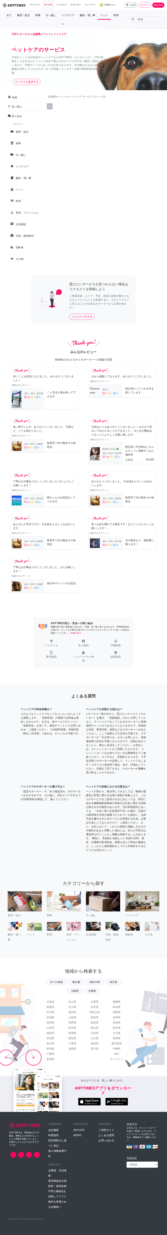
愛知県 (72, 1038)
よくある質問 (106, 1135)
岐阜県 (72, 1027)
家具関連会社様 (57, 1180)
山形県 (50, 1027)
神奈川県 (95, 982)
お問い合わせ (106, 1140)
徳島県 (95, 1043)
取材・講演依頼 (57, 1186)
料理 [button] (116, 15)
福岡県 (117, 1012)
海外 (116, 1053)
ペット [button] (104, 15)
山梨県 (72, 1017)
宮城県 (50, 1017)
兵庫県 (95, 1001)
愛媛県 (117, 1001)
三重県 (72, 1043)
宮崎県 (117, 1038)
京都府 (92, 990)
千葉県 (50, 1053)
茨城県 (50, 1038)
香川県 (95, 1048)
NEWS (77, 1135)
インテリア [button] (67, 15)
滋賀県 (72, 1048)
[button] (131, 5)
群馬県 (50, 1048)
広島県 (95, 1033)
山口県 (95, 1038)
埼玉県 (113, 982)
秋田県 (50, 1022)
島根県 (95, 1022)
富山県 (72, 1001)
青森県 (50, 1007)
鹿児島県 (116, 1043)
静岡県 (72, 1033)
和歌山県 (94, 1012)
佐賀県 (117, 1017)
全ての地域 (56, 982)
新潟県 (50, 1059)
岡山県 (95, 1027)
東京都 (76, 982)
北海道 (50, 1001)
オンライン (116, 1059)
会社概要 (53, 1130)
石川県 (72, 1007)
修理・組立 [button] (23, 15)
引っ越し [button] (51, 15)
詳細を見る (75, 633)
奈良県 (95, 1007)
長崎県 (117, 1022)
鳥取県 (95, 1017)
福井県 (72, 1012)
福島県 (50, 1033)
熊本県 (117, 1027)
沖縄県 (117, 1048)
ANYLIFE (78, 1130)
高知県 (117, 1007)
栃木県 (50, 1043)
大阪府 (75, 990)
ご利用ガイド (106, 1130)
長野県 (72, 1022)
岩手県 (50, 1012)
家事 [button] (37, 15)
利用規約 (53, 1135)
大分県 (117, 1033)
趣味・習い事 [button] (87, 15)
